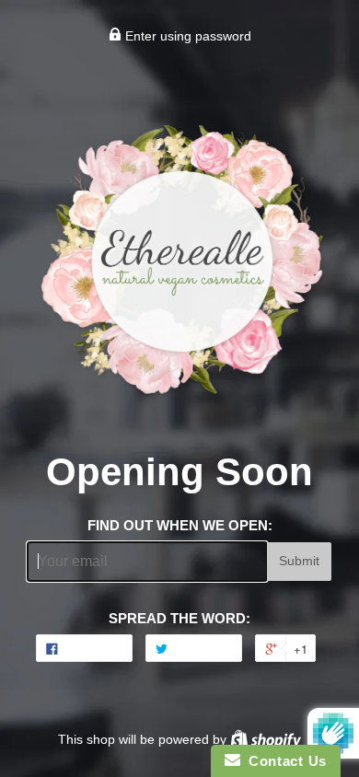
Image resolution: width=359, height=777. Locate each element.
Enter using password (186, 36)
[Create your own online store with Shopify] (265, 739)
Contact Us (283, 761)
